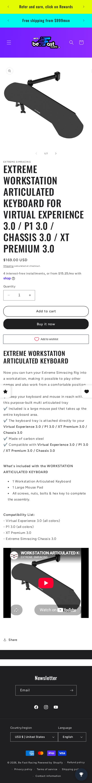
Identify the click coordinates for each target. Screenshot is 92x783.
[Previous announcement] (8, 7)
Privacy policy (23, 769)
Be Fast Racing (27, 762)
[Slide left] (36, 153)
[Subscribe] (71, 690)
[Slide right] (56, 153)
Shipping (8, 265)
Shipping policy (72, 769)
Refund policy (76, 762)
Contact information (48, 776)
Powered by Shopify (50, 762)
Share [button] (12, 640)
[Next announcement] (84, 7)
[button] (9, 42)
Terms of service (47, 769)
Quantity (9, 286)
